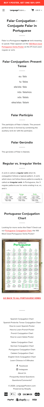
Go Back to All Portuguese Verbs (22, 298)
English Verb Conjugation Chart (22, 357)
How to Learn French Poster (22, 330)
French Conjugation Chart (22, 333)
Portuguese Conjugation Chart (18, 231)
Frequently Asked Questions (22, 377)
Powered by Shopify (22, 389)
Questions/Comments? (22, 380)
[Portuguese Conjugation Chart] (22, 265)
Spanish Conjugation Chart (22, 319)
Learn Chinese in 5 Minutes (22, 361)
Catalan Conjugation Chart (22, 353)
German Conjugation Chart (22, 346)
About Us (22, 373)
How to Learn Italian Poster (22, 337)
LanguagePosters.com (26, 386)
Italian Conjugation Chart (22, 342)
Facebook (23, 366)
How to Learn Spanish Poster (22, 326)
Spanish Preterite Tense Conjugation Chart (22, 323)
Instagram (23, 370)
